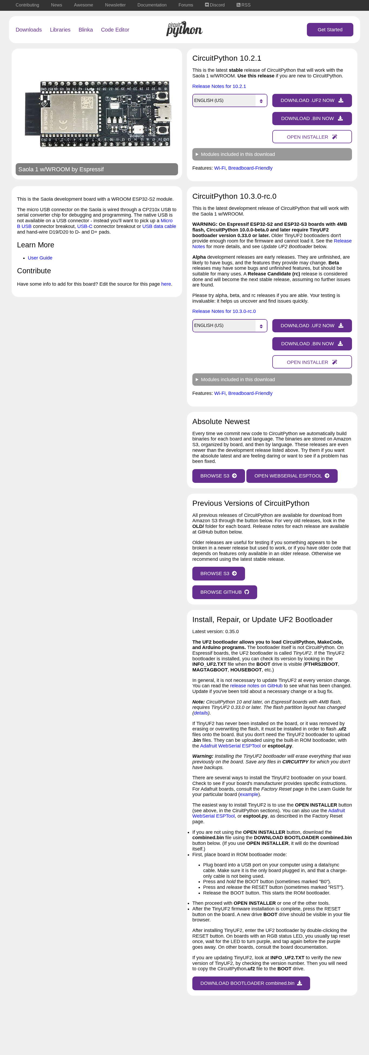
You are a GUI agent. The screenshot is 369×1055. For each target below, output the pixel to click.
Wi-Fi (220, 168)
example (249, 794)
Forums (186, 5)
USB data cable (159, 226)
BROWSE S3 (214, 476)
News (56, 5)
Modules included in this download (238, 154)
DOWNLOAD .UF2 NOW (308, 100)
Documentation (152, 5)
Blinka (86, 30)
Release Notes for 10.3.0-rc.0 (224, 311)
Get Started (330, 29)
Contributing (27, 5)
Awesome (83, 5)
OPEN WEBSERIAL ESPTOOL (288, 476)
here (166, 284)
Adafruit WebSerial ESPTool (230, 746)
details (201, 713)
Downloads (29, 30)
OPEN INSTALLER (308, 137)
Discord (217, 5)
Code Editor (115, 30)
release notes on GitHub (256, 685)
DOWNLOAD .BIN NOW (308, 118)
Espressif (91, 169)
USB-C (84, 226)
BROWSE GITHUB (221, 592)
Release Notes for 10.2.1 (219, 86)
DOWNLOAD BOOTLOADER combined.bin (247, 983)
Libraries (60, 30)
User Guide (40, 258)
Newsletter (115, 5)
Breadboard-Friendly (250, 168)
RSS (245, 5)
